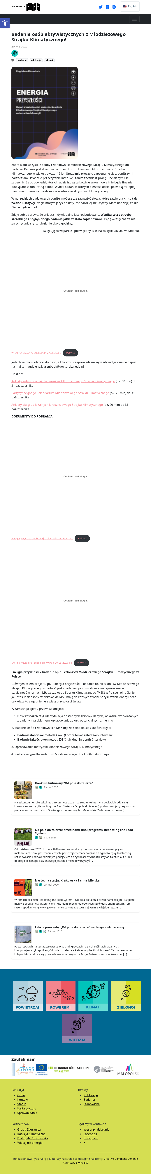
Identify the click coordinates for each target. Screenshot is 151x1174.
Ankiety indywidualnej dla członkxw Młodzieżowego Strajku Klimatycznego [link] (63, 381)
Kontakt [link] (22, 1100)
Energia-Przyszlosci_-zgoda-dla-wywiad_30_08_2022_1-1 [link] (41, 662)
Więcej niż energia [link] (30, 1143)
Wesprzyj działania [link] (96, 1129)
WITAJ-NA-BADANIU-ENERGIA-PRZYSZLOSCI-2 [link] (36, 352)
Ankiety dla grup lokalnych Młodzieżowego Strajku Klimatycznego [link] (57, 405)
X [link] (84, 1143)
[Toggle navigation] (134, 19)
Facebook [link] (90, 1134)
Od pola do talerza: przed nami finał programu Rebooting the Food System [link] (84, 831)
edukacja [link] (36, 60)
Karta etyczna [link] (26, 1108)
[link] (5, 23)
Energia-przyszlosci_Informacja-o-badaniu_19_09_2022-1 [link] (42, 538)
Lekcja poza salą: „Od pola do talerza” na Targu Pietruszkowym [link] (81, 927)
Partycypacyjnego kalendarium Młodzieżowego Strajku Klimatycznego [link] (60, 393)
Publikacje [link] (91, 1095)
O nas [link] (21, 1095)
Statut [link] (21, 1104)
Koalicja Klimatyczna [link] (31, 1134)
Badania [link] (89, 1100)
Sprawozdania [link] (27, 1113)
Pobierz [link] (70, 352)
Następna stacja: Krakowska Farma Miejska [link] (67, 880)
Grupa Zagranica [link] (29, 1129)
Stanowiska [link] (92, 1104)
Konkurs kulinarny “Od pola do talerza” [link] (64, 783)
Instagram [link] (91, 1138)
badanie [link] (22, 60)
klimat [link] (49, 60)
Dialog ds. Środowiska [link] (32, 1138)
